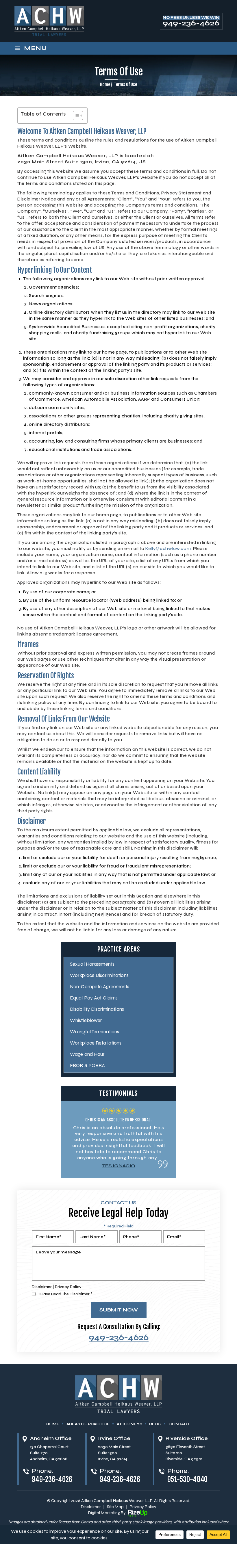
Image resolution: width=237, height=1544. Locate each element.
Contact (179, 1424)
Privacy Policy (68, 1286)
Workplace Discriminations (99, 975)
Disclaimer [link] (91, 1506)
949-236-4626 (191, 23)
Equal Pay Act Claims (94, 998)
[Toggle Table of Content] (75, 115)
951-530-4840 (187, 1479)
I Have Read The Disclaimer (65, 1294)
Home (53, 1424)
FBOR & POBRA (87, 1065)
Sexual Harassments (92, 964)
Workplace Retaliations (95, 1043)
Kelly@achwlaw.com (168, 548)
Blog (155, 1424)
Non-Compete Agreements (99, 987)
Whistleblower (86, 1020)
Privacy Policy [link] (143, 1506)
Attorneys (129, 1424)
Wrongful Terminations (94, 1032)
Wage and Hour (87, 1054)
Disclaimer (42, 1286)
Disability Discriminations (97, 1009)
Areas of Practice (88, 1424)
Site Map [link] (115, 1506)
